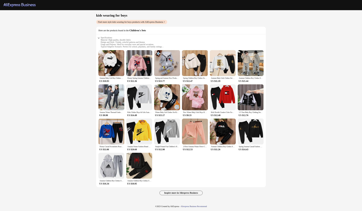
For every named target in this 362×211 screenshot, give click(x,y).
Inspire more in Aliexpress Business (181, 193)
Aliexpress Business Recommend (194, 206)
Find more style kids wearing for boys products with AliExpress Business (130, 22)
